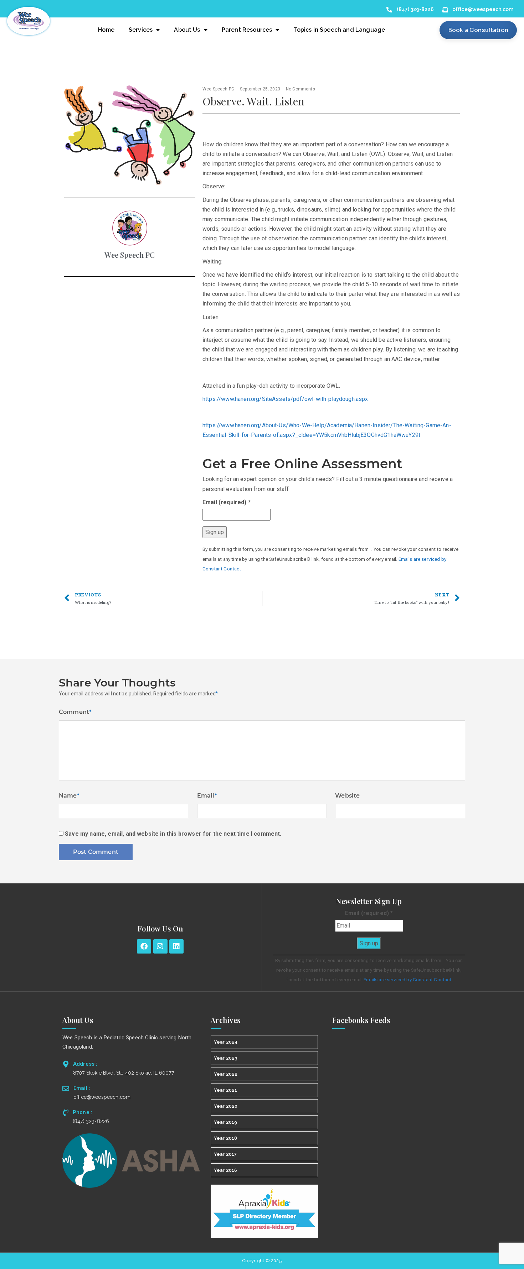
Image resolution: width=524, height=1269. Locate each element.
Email (207, 795)
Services (141, 29)
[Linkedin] (176, 946)
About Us (187, 29)
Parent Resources (247, 29)
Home (106, 29)
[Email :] (65, 1088)
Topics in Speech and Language (339, 29)
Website (347, 795)
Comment (75, 712)
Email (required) (226, 502)
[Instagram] (160, 946)
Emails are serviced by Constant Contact (407, 979)
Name (69, 795)
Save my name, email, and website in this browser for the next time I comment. (173, 833)
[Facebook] (144, 946)
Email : (81, 1088)
